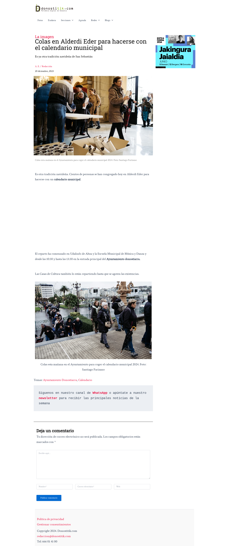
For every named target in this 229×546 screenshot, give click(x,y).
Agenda (82, 20)
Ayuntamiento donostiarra (60, 380)
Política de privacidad (50, 519)
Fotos (40, 20)
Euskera (52, 20)
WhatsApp (100, 393)
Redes (94, 20)
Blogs (107, 20)
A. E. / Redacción (43, 66)
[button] (72, 20)
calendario (85, 380)
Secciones (66, 20)
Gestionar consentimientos (54, 524)
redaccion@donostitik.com (54, 536)
